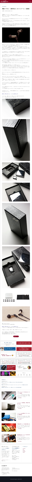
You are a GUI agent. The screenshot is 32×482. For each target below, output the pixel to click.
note (23, 449)
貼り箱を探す (4, 6)
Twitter (24, 452)
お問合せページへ (16, 336)
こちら (11, 326)
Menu (29, 1)
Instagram (24, 448)
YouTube (24, 450)
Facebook (24, 451)
